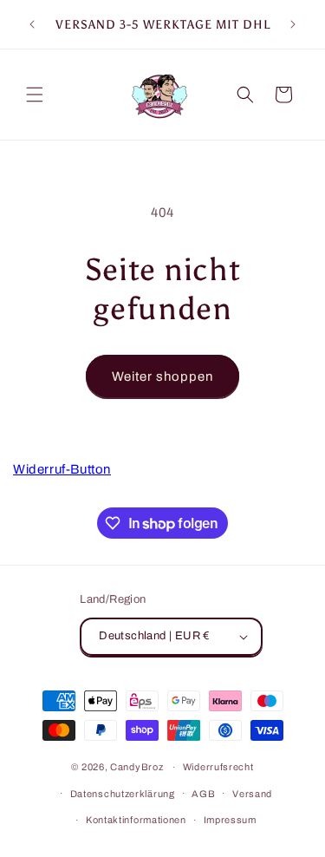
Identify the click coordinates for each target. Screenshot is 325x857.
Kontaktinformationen (136, 819)
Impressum (230, 819)
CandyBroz (136, 767)
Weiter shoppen (162, 376)
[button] (35, 94)
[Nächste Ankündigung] (293, 24)
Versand (252, 793)
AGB (203, 793)
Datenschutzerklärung (122, 793)
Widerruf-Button (62, 469)
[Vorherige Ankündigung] (32, 24)
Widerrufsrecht (218, 767)
